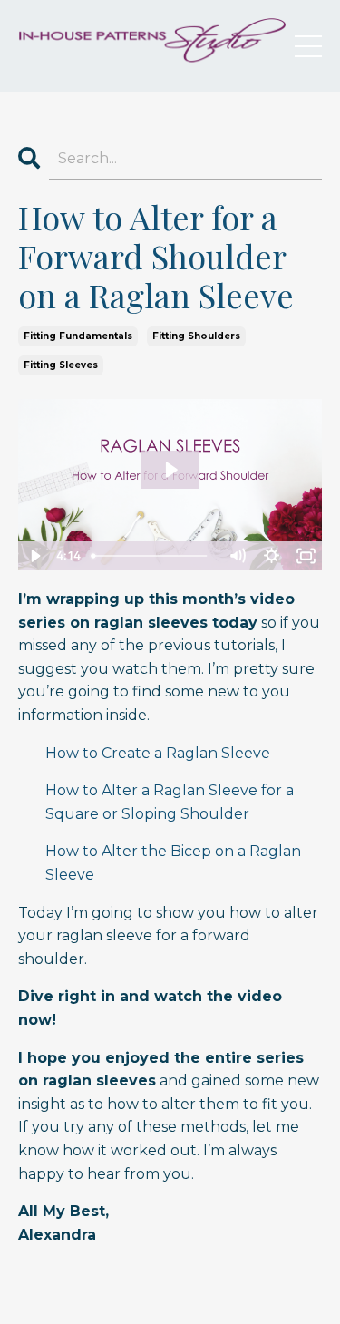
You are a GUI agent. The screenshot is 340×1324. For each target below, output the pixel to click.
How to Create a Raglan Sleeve (157, 753)
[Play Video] (34, 555)
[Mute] (236, 555)
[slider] (152, 555)
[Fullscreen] (305, 555)
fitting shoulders (196, 336)
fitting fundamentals (78, 336)
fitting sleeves (61, 365)
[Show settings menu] (271, 555)
